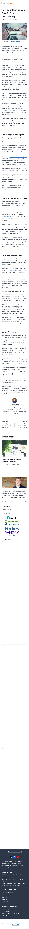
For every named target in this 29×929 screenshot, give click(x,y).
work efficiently (10, 342)
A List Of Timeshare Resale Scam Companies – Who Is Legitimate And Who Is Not (14, 884)
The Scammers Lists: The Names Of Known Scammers (13, 876)
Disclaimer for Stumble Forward (10, 913)
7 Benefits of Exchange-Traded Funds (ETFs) (22, 424)
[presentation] (14, 448)
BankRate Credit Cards (8, 902)
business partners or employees (18, 157)
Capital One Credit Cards (8, 892)
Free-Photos (15, 41)
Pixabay (23, 41)
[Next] (25, 455)
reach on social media (15, 270)
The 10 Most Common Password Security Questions (13, 880)
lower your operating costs (11, 216)
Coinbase (4, 897)
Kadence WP (15, 925)
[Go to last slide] (4, 455)
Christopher (5, 19)
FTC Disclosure (6, 911)
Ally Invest (4, 899)
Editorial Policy (6, 916)
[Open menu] (27, 3)
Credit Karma (5, 895)
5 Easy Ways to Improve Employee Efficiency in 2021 (7, 424)
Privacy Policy (5, 909)
